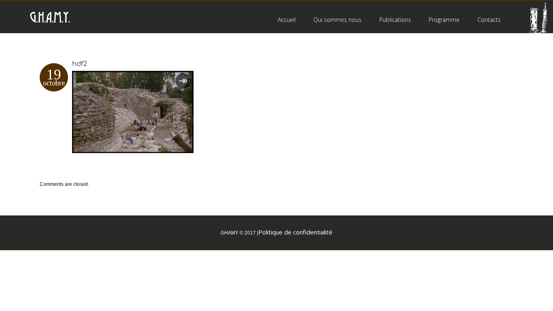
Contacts (489, 19)
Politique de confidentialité (295, 232)
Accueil (287, 19)
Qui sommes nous (337, 19)
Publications (395, 19)
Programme (444, 19)
